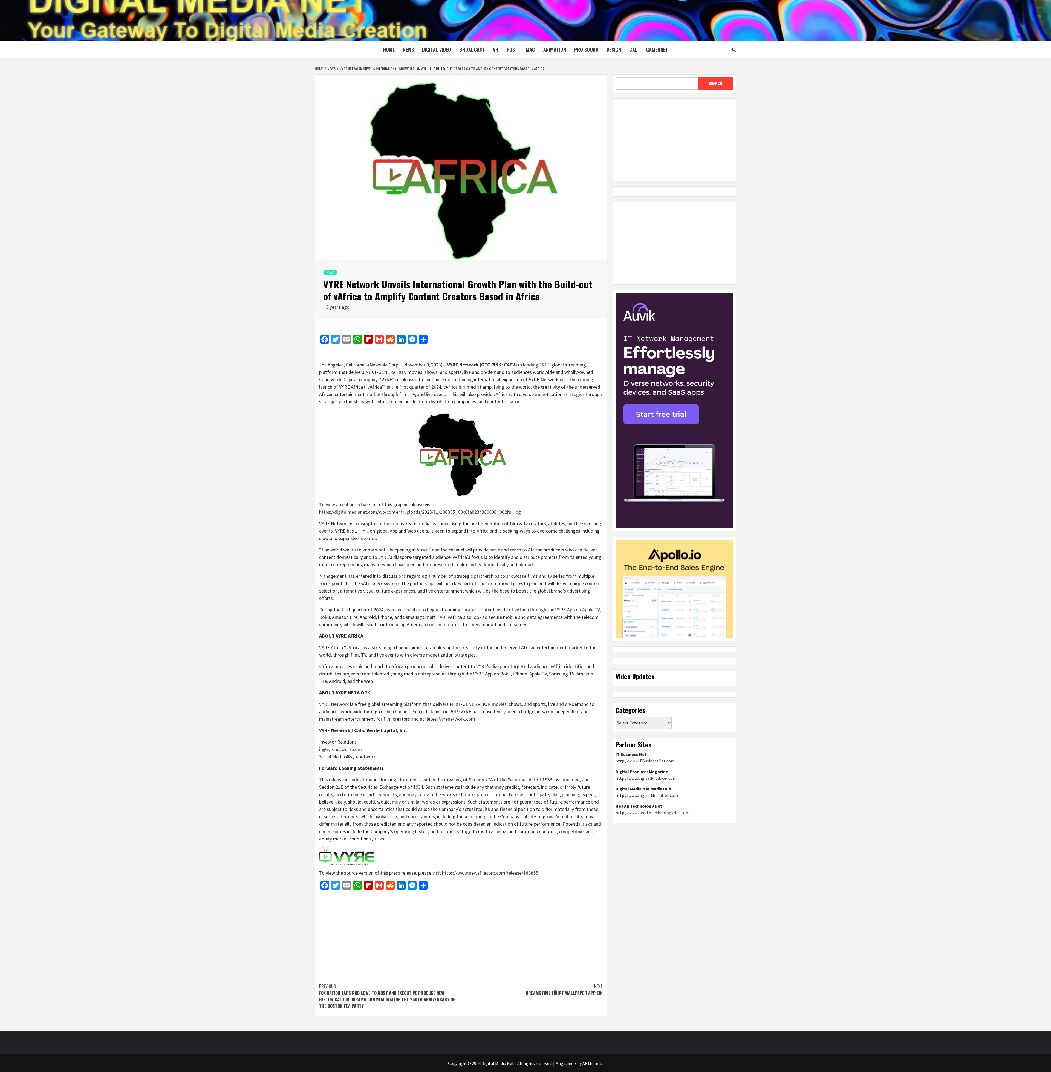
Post (512, 49)
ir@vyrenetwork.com (340, 749)
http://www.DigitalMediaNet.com (647, 795)
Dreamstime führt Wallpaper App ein (564, 989)
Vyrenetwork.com (457, 719)
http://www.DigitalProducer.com (646, 778)
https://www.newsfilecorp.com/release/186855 (490, 873)
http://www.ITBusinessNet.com (645, 761)
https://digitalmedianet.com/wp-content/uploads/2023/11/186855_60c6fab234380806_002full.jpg (420, 512)
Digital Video (436, 49)
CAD (633, 49)
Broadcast (472, 49)
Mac (530, 49)
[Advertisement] (461, 933)
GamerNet (657, 49)
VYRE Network (334, 704)
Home (389, 49)
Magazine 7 (565, 1063)
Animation (554, 49)
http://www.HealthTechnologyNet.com (652, 812)
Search (715, 83)
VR (495, 49)
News (408, 49)
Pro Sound (586, 49)
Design (614, 49)
